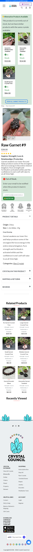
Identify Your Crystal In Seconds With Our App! (17, 0)
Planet (5, 483)
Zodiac (5, 477)
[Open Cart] (30, 8)
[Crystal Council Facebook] (19, 426)
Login (20, 500)
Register (21, 503)
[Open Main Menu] (4, 6)
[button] (28, 542)
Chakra (5, 480)
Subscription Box (24, 469)
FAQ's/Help (6, 503)
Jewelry (21, 484)
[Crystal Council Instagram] (16, 426)
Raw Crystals (22, 475)
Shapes (21, 481)
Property (6, 486)
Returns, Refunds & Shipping (8, 507)
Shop (2, 106)
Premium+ (26, 4)
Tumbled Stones (23, 478)
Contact (5, 500)
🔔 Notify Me (8, 198)
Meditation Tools (24, 490)
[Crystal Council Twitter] (13, 426)
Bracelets (21, 487)
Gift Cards (6, 511)
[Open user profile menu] (26, 8)
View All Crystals (8, 471)
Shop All (21, 472)
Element (5, 489)
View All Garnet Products (16, 101)
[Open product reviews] (6, 153)
